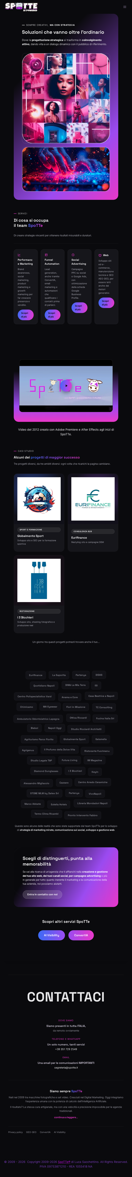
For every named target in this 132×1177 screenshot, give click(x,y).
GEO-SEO (31, 1132)
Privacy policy (15, 1132)
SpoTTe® (64, 1162)
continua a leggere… (66, 1117)
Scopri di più (24, 315)
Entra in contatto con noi (42, 894)
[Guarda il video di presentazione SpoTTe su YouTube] (66, 385)
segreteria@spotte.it (66, 1067)
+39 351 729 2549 (66, 1049)
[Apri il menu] (125, 6)
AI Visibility (51, 935)
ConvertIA (81, 935)
